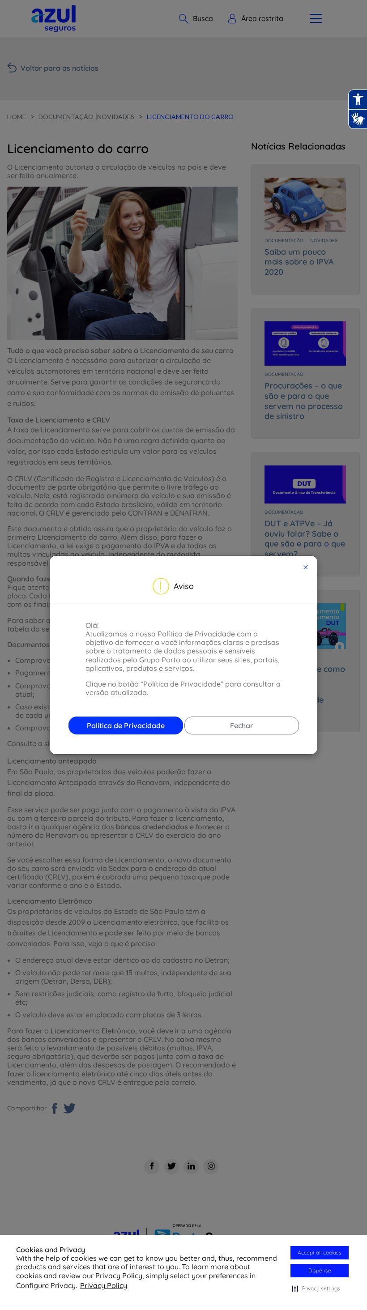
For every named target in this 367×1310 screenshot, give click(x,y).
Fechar (241, 725)
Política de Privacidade (126, 725)
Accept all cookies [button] (319, 1252)
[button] (316, 1288)
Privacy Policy (103, 1285)
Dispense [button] (319, 1270)
